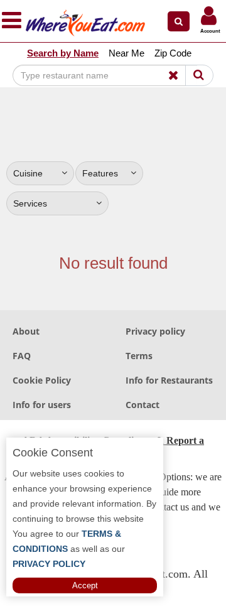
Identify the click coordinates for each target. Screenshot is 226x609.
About (26, 331)
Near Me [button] (126, 53)
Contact (142, 405)
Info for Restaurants (169, 380)
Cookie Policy (42, 380)
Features (100, 173)
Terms (139, 356)
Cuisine (28, 173)
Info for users (42, 405)
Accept (85, 585)
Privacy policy (155, 331)
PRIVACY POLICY (49, 564)
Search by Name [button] (63, 53)
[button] (179, 21)
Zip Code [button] (172, 53)
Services (30, 203)
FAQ (22, 356)
